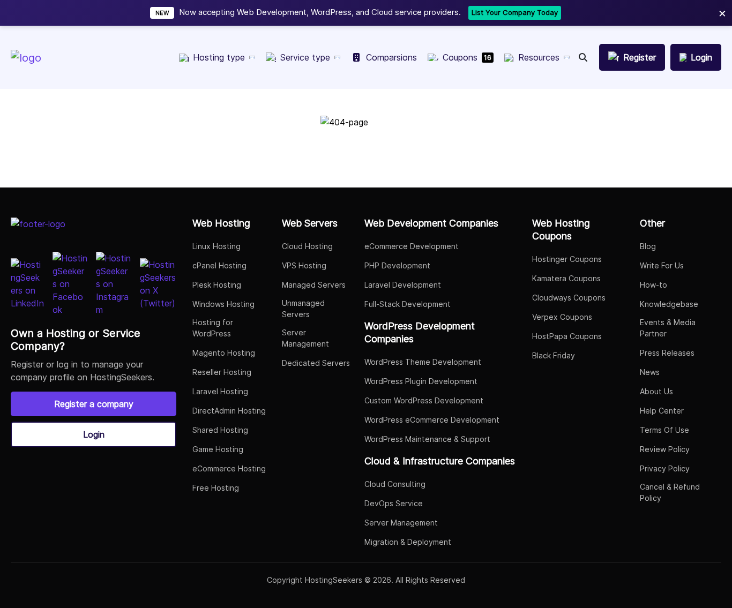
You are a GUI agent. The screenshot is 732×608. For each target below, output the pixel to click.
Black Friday (553, 355)
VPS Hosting (304, 265)
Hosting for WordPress (212, 328)
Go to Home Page (366, 162)
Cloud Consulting (394, 484)
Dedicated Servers (316, 362)
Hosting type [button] (219, 57)
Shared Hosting (220, 429)
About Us (656, 391)
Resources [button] (538, 57)
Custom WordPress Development (423, 400)
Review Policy (665, 449)
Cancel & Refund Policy (670, 492)
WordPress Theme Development (422, 361)
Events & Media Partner (668, 328)
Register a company (93, 404)
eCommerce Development (411, 246)
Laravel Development (402, 284)
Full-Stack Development (407, 304)
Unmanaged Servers (303, 308)
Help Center (662, 410)
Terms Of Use (664, 429)
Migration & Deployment (407, 541)
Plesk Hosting (216, 284)
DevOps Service (393, 503)
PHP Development (397, 265)
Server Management (305, 338)
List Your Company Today (515, 12)
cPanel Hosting (219, 265)
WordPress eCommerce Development (431, 419)
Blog (648, 246)
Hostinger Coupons (567, 259)
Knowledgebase (669, 304)
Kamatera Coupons (566, 278)
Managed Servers (314, 284)
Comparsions (391, 57)
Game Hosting (217, 449)
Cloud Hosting (307, 246)
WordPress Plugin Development (420, 381)
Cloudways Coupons (569, 297)
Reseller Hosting (221, 372)
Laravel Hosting (220, 391)
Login (93, 434)
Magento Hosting (223, 352)
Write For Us (662, 265)
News (650, 372)
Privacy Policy (665, 468)
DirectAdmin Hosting (229, 410)
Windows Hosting (223, 304)
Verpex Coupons (562, 316)
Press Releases (667, 352)
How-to (653, 284)
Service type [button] (305, 57)
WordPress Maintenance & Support (427, 439)
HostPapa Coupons (567, 336)
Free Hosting (215, 487)
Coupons (467, 57)
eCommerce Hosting (229, 468)
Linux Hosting (216, 246)
